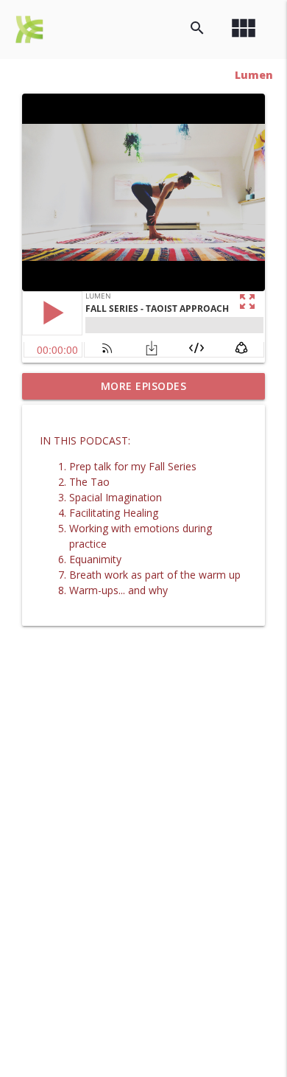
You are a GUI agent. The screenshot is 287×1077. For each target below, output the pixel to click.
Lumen (254, 75)
